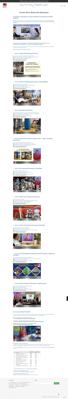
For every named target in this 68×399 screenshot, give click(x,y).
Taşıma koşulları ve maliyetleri (20, 386)
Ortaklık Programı (11, 386)
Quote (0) (67, 298)
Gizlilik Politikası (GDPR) (12, 387)
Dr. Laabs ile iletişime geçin (13, 382)
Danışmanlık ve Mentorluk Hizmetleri (24, 382)
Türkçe (11, 394)
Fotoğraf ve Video (23, 383)
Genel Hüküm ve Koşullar (15, 383)
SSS (9, 383)
